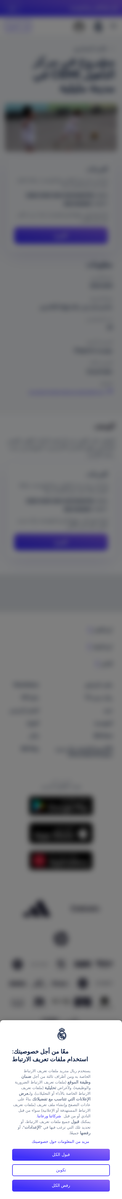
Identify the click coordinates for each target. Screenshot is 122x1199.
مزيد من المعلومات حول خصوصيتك (60, 1141)
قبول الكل (61, 1154)
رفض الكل (61, 1185)
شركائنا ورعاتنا (49, 1116)
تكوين (61, 1170)
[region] (61, 1109)
